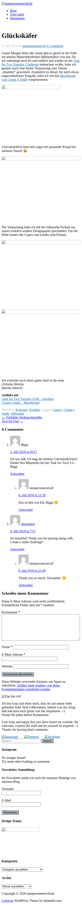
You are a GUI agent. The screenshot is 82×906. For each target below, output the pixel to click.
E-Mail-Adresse (13, 654)
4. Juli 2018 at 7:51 (23, 531)
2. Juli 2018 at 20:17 (23, 452)
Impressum (17, 18)
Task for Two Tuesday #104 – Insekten (28, 399)
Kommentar (11, 612)
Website (7, 666)
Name (7, 647)
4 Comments (54, 46)
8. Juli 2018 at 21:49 (32, 570)
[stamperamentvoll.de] (17, 3)
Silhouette (17, 413)
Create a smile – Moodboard (20, 402)
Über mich (17, 14)
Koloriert (22, 410)
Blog (13, 10)
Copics (57, 410)
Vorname (8, 789)
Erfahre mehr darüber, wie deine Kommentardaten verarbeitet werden (31, 687)
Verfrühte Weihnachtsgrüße (22, 417)
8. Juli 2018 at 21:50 (32, 495)
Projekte (34, 410)
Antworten (17, 473)
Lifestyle (7, 900)
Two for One (12, 421)
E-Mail (6, 800)
